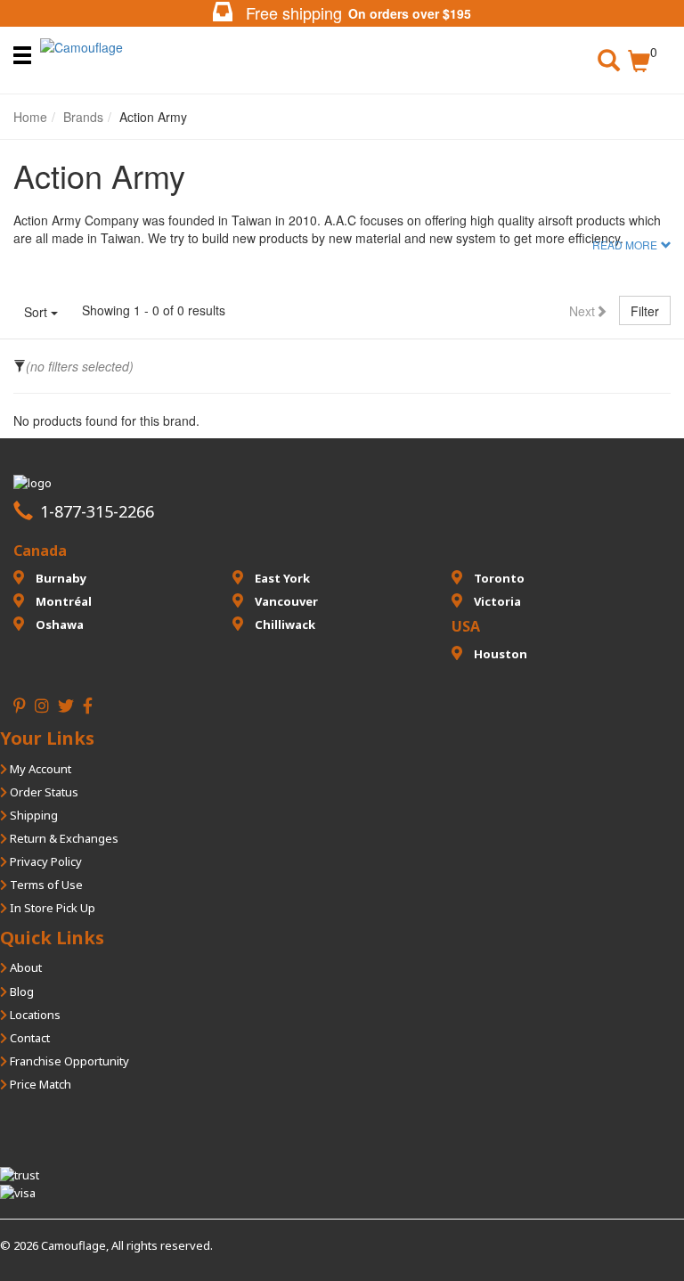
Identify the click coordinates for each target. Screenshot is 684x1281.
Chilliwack (283, 624)
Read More (624, 245)
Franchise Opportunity (68, 1061)
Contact (28, 1038)
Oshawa (58, 624)
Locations (34, 1015)
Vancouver (285, 601)
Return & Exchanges (62, 838)
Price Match (39, 1084)
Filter (645, 311)
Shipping (32, 815)
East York (281, 578)
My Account (39, 769)
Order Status (42, 792)
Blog (20, 991)
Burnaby (59, 578)
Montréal (62, 601)
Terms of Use (45, 885)
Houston (499, 654)
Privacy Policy (44, 861)
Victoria (496, 601)
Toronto (498, 578)
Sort (37, 312)
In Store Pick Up (51, 908)
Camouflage (73, 1245)
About (24, 967)
